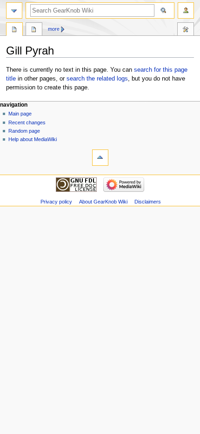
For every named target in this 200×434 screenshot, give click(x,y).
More (54, 29)
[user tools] (186, 10)
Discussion (34, 30)
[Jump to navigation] (14, 10)
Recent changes (27, 122)
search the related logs (97, 78)
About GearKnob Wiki (103, 201)
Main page (20, 113)
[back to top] (100, 157)
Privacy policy (56, 201)
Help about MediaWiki (32, 139)
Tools (185, 30)
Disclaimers (147, 201)
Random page (24, 131)
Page (14, 30)
